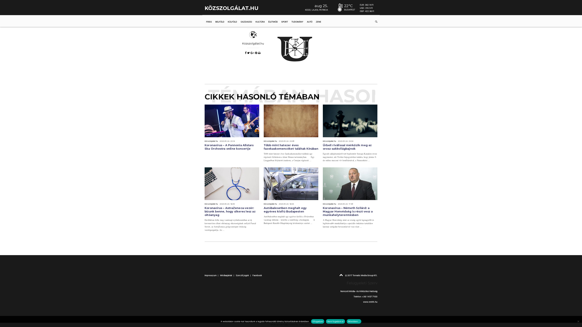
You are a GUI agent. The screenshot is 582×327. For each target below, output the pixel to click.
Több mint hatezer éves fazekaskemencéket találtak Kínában (291, 147)
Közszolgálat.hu (253, 43)
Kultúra (260, 22)
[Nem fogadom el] (578, 321)
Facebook (257, 275)
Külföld (232, 22)
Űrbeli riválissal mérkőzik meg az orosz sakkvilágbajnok (347, 147)
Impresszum (211, 275)
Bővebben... (354, 321)
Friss (209, 22)
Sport (284, 22)
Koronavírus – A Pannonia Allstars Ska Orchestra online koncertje (229, 147)
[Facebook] (246, 53)
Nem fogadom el (335, 321)
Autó (309, 22)
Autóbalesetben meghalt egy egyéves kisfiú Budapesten (285, 209)
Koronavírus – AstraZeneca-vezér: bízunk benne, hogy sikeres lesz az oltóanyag (230, 211)
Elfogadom (318, 321)
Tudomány (297, 22)
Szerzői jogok (242, 275)
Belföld (219, 22)
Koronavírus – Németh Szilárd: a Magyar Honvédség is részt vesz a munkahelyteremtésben (348, 211)
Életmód (273, 22)
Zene (318, 22)
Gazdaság (246, 22)
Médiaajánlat (226, 275)
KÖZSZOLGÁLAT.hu (231, 8)
